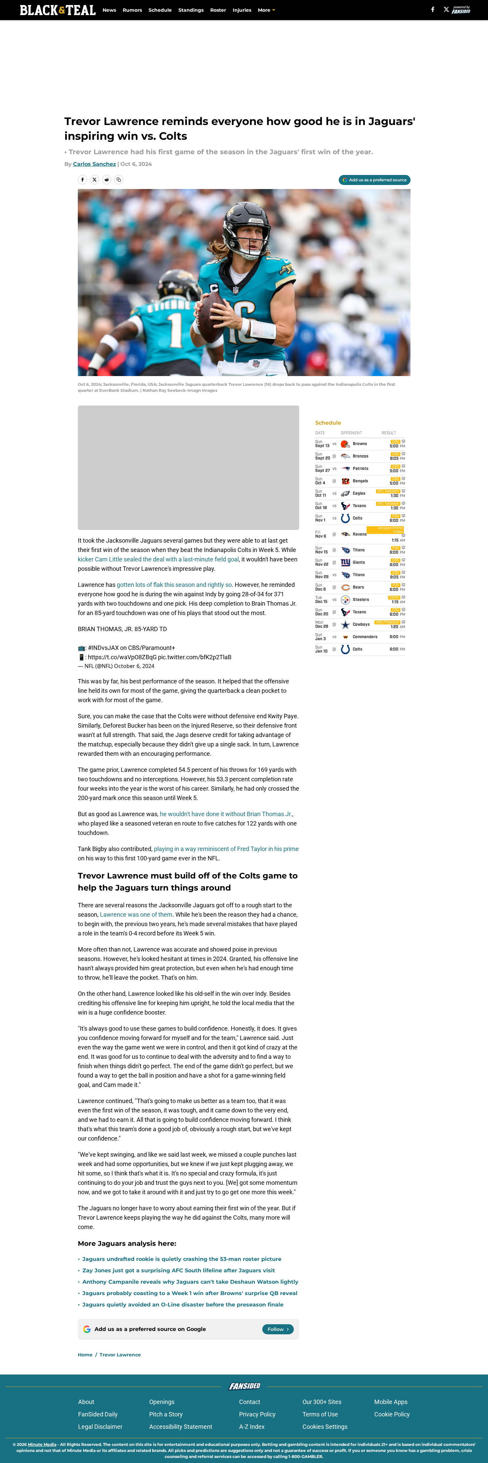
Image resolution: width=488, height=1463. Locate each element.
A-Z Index (252, 1426)
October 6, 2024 (134, 666)
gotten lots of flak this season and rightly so (173, 584)
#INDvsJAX (103, 647)
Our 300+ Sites (322, 1401)
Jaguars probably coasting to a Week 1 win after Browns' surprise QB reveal (190, 1293)
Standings (191, 10)
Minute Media (42, 1444)
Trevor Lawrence (120, 1355)
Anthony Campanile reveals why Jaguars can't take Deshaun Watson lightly (191, 1282)
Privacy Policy (257, 1414)
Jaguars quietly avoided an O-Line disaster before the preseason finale (183, 1304)
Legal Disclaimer (100, 1426)
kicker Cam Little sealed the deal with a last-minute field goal (158, 559)
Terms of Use (320, 1414)
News (109, 10)
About (86, 1401)
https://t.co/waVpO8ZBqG (122, 657)
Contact (249, 1401)
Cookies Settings (325, 1426)
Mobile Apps (391, 1401)
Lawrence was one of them (136, 914)
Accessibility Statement (180, 1426)
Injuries (242, 10)
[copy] (118, 179)
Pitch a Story (166, 1414)
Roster (218, 10)
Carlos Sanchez (94, 164)
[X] (446, 9)
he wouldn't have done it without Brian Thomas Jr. (225, 813)
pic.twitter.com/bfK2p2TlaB (194, 657)
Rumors (132, 10)
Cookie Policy (392, 1414)
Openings (161, 1401)
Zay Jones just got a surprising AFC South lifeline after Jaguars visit (179, 1270)
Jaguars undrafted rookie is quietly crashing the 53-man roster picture (182, 1259)
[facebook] (432, 9)
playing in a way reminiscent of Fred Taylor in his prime (226, 848)
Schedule (160, 10)
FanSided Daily (98, 1414)
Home (85, 1355)
